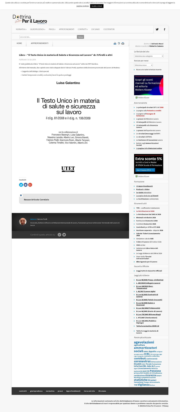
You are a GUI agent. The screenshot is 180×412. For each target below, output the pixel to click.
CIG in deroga (154, 354)
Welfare (152, 385)
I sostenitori (108, 29)
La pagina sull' (145, 115)
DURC (143, 364)
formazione (156, 364)
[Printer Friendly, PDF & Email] (119, 43)
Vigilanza (144, 384)
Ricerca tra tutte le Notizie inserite (149, 69)
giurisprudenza (37, 29)
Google (59, 235)
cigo (160, 354)
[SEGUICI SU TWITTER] (157, 29)
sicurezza (150, 375)
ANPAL (146, 352)
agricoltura (139, 345)
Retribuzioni (146, 221)
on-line (140, 245)
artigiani (159, 351)
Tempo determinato (152, 382)
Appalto (152, 351)
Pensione (155, 370)
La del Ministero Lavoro (147, 119)
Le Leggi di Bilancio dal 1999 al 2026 (149, 253)
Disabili (137, 363)
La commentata (147, 199)
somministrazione (148, 377)
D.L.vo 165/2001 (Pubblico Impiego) (146, 322)
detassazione (156, 362)
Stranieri (152, 380)
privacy (137, 373)
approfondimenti (66, 29)
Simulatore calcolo (144, 239)
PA (148, 371)
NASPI (145, 371)
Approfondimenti (73, 391)
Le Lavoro (149, 140)
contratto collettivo (152, 356)
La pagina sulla (148, 110)
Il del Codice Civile (149, 242)
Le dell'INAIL (144, 137)
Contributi (146, 224)
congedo (140, 356)
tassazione (138, 382)
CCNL (147, 354)
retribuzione (139, 375)
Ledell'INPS (148, 134)
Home (19, 43)
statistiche (140, 380)
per (148, 227)
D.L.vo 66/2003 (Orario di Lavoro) (149, 311)
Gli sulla (147, 126)
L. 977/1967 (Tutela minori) (146, 318)
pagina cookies (83, 6)
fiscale (149, 364)
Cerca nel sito (89, 391)
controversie (151, 359)
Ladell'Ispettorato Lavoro (148, 130)
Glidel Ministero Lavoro (148, 122)
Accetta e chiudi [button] (97, 6)
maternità (138, 371)
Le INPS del (149, 107)
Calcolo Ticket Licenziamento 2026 (148, 234)
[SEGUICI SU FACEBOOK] (164, 29)
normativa (21, 29)
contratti (83, 29)
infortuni (138, 366)
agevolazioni (144, 342)
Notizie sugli (147, 144)
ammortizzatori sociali (145, 349)
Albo (146, 262)
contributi (140, 358)
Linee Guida (143, 257)
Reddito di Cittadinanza (153, 373)
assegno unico (139, 354)
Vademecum (147, 249)
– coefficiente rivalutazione (148, 208)
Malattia (154, 368)
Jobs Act (151, 366)
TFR (135, 385)
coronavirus (142, 361)
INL (144, 366)
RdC (141, 373)
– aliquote (149, 230)
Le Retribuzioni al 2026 (145, 211)
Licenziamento (144, 368)
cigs (135, 356)
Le (148, 214)
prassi (52, 29)
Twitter (64, 235)
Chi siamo (95, 29)
